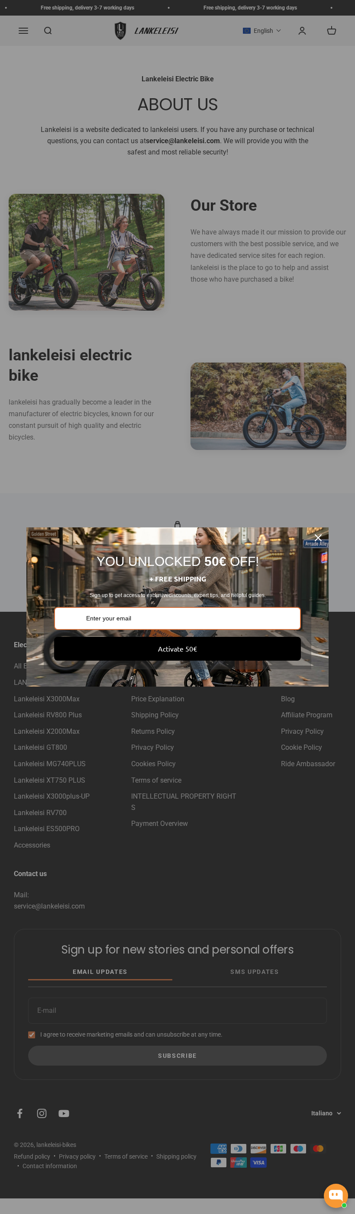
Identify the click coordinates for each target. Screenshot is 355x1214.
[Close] (318, 537)
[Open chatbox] (336, 1196)
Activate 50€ (177, 648)
